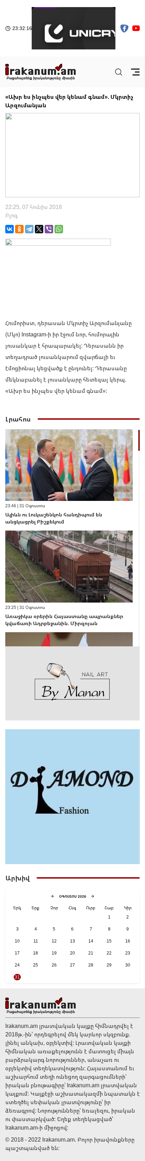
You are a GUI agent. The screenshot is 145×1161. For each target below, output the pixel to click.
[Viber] (49, 229)
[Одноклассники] (19, 229)
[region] (72, 537)
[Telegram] (29, 229)
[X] (39, 229)
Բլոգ (11, 215)
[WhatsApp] (59, 229)
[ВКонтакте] (9, 229)
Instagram (33, 334)
